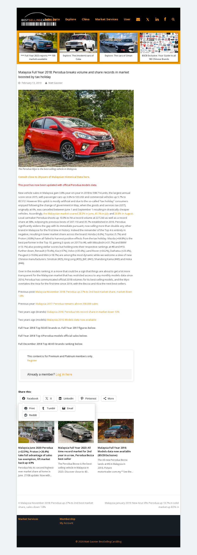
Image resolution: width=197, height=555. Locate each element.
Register (32, 360)
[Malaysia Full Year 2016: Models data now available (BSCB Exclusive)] (116, 431)
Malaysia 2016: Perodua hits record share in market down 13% (83, 312)
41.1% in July (102, 213)
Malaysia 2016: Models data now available (71, 319)
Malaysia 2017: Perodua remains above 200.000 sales (67, 303)
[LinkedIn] (157, 19)
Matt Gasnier (55, 83)
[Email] (138, 19)
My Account (66, 523)
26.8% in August (124, 213)
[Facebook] (165, 19)
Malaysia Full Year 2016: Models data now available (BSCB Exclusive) (114, 451)
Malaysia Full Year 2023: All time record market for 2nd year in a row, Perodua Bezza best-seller (76, 453)
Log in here (64, 374)
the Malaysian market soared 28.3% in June (68, 213)
